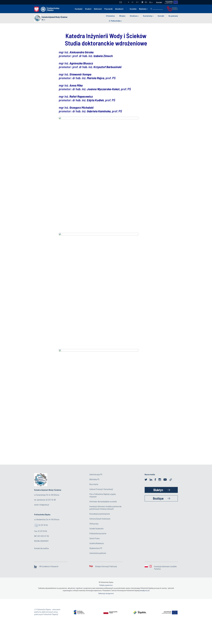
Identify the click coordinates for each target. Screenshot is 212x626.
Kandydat (78, 9)
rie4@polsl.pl (44, 504)
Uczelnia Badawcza (96, 543)
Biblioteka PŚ (94, 479)
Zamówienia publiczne (97, 553)
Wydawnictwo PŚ (95, 548)
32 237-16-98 (51, 500)
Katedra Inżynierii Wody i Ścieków (54, 17)
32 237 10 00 (43, 525)
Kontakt (159, 2)
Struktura (133, 16)
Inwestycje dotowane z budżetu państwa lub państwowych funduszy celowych (105, 507)
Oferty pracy (93, 523)
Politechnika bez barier (97, 533)
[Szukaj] (151, 9)
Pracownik (108, 9)
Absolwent (119, 9)
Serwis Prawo (94, 538)
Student (88, 9)
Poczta (120, 2)
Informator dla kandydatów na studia (103, 501)
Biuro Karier (93, 484)
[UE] (170, 2)
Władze (122, 16)
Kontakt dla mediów (41, 548)
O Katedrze (110, 16)
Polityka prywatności (106, 585)
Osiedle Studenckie (96, 528)
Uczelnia (133, 9)
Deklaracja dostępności (106, 593)
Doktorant (98, 9)
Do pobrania (173, 16)
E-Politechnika (114, 21)
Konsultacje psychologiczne (99, 514)
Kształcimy (147, 16)
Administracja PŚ (95, 474)
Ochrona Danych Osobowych (99, 518)
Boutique (158, 498)
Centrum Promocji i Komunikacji (101, 489)
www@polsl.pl (144, 590)
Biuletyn (158, 490)
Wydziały (142, 9)
